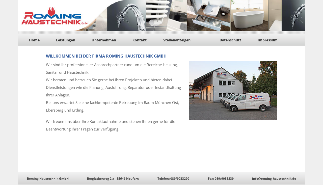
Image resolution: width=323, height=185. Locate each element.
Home (34, 40)
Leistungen (65, 40)
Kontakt (139, 40)
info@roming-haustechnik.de (274, 178)
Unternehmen (104, 40)
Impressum (268, 40)
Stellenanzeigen (177, 40)
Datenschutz (230, 40)
